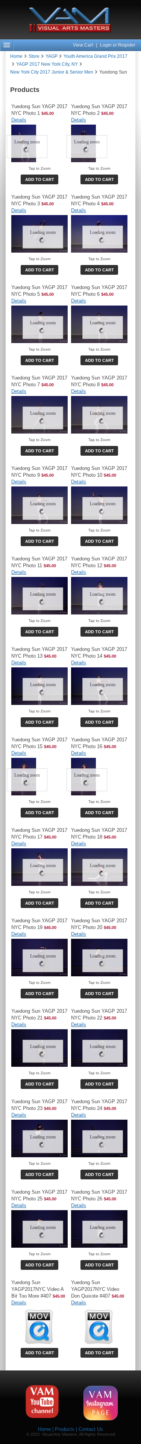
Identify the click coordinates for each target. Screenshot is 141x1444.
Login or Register (117, 45)
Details (18, 120)
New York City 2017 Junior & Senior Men (51, 72)
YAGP (51, 56)
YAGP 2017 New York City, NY (47, 64)
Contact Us (91, 1429)
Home (16, 56)
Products (64, 1429)
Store (34, 56)
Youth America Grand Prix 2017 (95, 56)
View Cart (83, 45)
